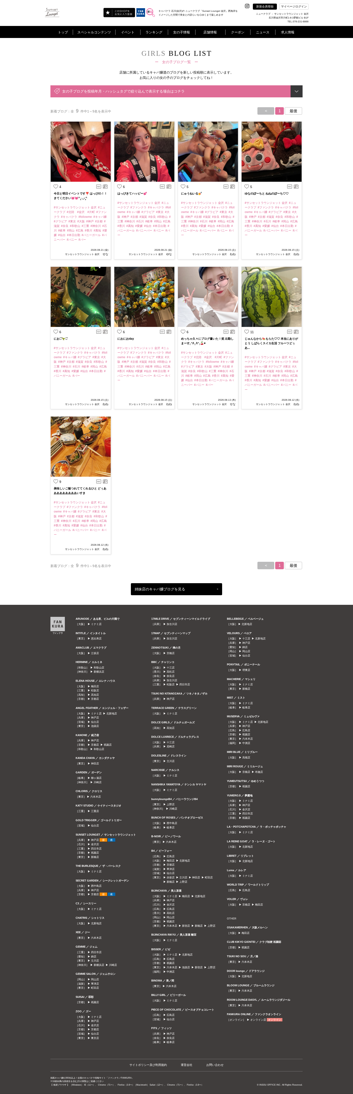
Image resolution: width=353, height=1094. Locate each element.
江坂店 (95, 653)
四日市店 (96, 848)
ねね (232, 254)
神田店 (95, 763)
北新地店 (111, 713)
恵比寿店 (96, 638)
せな (105, 254)
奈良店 (171, 676)
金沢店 (95, 844)
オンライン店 (258, 1019)
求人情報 (287, 32)
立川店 (95, 960)
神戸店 (95, 717)
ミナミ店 (96, 624)
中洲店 (171, 971)
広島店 (171, 856)
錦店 (93, 956)
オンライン (274, 1019)
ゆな (168, 254)
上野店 (171, 804)
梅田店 (95, 686)
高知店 (95, 694)
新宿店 (186, 925)
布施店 (259, 771)
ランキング (154, 32)
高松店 (171, 671)
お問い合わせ (215, 1065)
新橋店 (95, 857)
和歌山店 (99, 667)
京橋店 (171, 653)
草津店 (95, 983)
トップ (63, 32)
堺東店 (246, 670)
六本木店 (95, 796)
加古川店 (172, 624)
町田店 (95, 987)
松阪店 (95, 690)
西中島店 (96, 885)
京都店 (95, 698)
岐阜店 (171, 827)
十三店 (171, 667)
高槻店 (246, 757)
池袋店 (95, 726)
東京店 (95, 1038)
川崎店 (98, 782)
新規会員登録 (265, 6)
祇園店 (108, 744)
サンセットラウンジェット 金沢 (82, 254)
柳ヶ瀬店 (96, 777)
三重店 (95, 811)
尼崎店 (171, 746)
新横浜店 (99, 671)
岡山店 (95, 979)
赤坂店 (171, 877)
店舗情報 (210, 32)
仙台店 (95, 721)
